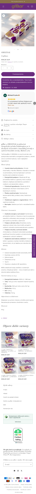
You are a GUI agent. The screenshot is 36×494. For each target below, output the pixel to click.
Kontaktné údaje (19, 492)
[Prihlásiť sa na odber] (31, 464)
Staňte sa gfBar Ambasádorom (12, 401)
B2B (4, 405)
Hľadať (5, 393)
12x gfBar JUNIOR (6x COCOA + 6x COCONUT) (26, 376)
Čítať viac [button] (11, 105)
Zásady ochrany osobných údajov (14, 487)
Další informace (18, 421)
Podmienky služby (27, 487)
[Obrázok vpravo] (22, 49)
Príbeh (5, 389)
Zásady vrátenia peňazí (26, 484)
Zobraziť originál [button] (14, 108)
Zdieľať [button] (5, 318)
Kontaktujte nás (8, 408)
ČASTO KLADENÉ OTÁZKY (11, 397)
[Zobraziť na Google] (5, 95)
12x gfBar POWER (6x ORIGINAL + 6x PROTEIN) (25, 350)
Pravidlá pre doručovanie (13, 489)
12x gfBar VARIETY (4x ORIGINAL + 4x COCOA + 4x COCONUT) (8, 351)
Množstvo (4, 64)
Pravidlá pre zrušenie (26, 489)
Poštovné (10, 61)
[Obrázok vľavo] (14, 49)
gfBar (9, 484)
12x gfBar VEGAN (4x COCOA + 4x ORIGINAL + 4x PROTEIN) (9, 376)
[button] (3, 6)
